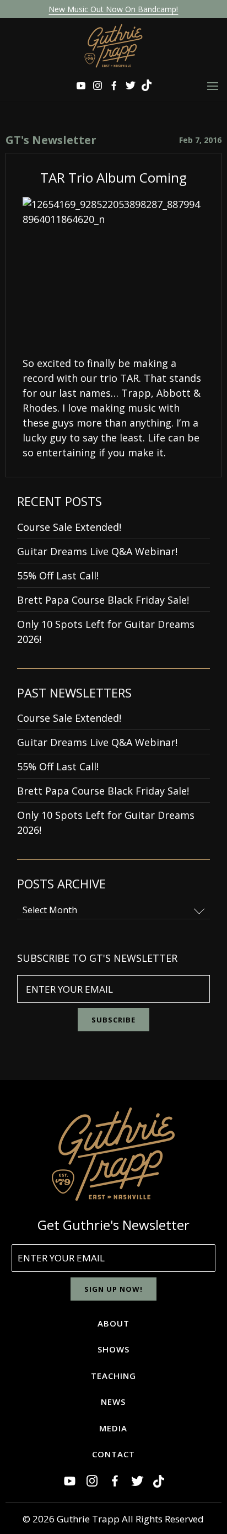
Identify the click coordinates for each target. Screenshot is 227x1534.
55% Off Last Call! (58, 575)
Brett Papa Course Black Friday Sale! (103, 599)
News (113, 1401)
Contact (113, 1454)
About (113, 1323)
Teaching (113, 1375)
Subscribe (113, 1020)
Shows (113, 1349)
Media (113, 1428)
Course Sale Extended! (69, 527)
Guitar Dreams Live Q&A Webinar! (97, 551)
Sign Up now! (113, 1289)
